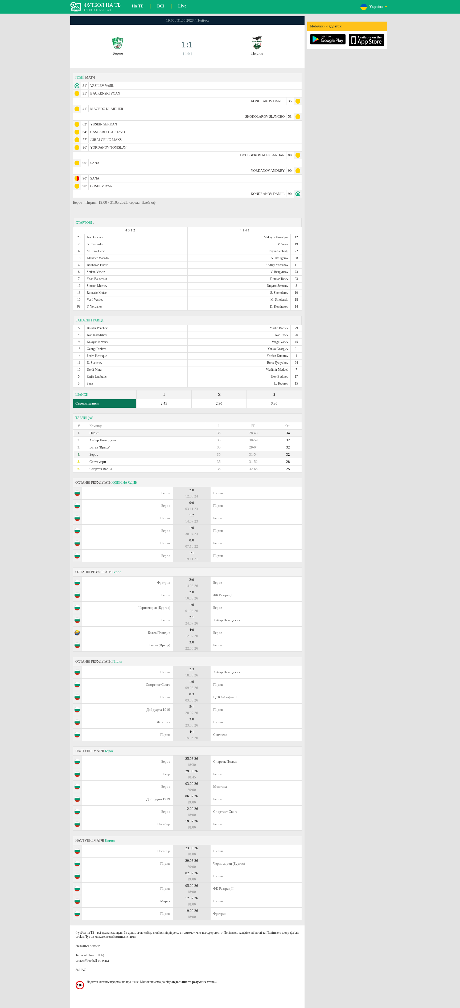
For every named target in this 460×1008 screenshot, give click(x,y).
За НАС (81, 970)
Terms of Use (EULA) (90, 955)
